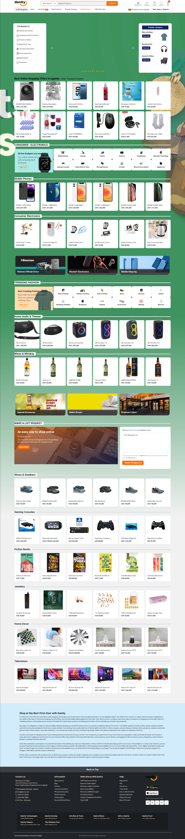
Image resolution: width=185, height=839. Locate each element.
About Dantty (59, 781)
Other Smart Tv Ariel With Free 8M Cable (24, 242)
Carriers (57, 786)
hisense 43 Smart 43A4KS (50, 687)
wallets (97, 730)
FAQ (121, 783)
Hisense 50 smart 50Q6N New (155, 687)
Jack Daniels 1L (152, 380)
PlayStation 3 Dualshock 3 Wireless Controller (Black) (103, 538)
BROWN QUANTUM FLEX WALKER (129, 501)
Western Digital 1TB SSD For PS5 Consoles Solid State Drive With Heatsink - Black (77, 538)
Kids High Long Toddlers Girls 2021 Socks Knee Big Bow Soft (155, 134)
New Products (56, 9)
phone (60, 744)
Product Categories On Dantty (91, 797)
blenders (22, 739)
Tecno (140, 746)
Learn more (23, 447)
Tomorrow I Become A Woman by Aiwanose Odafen (155, 576)
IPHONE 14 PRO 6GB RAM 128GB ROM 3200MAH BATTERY (24, 205)
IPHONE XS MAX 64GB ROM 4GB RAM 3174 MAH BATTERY (129, 205)
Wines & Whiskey (24, 353)
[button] (51, 48)
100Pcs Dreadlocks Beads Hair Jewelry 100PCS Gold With (129, 613)
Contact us (123, 786)
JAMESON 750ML (75, 380)
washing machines (32, 739)
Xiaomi (153, 746)
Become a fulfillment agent (90, 792)
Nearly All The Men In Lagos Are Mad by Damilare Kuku (103, 576)
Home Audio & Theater (27, 316)
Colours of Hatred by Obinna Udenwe (24, 576)
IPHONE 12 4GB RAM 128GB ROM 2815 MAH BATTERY (77, 205)
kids (61, 728)
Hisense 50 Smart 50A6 (103, 687)
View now (146, 36)
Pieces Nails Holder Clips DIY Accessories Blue (24, 134)
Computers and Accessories (29, 35)
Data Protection (60, 794)
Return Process (125, 800)
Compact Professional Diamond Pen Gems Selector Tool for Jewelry (24, 613)
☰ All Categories (21, 9)
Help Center (124, 781)
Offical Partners (100, 9)
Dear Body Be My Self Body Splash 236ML (103, 104)
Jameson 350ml (100, 380)
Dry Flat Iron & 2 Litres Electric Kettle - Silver (103, 242)
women (53, 728)
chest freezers (157, 737)
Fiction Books (22, 549)
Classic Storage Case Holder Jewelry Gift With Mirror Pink (155, 613)
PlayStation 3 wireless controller (155, 538)
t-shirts (110, 728)
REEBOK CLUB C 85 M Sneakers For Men (50, 501)
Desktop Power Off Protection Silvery (129, 650)
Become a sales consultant (90, 786)
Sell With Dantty (85, 9)
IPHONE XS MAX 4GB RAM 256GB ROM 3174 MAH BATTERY (155, 205)
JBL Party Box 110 (101, 343)
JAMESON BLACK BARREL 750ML (129, 380)
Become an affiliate (87, 789)
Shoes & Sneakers (25, 474)
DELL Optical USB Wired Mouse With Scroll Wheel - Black (103, 134)
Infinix (135, 746)
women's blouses (126, 728)
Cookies (39, 836)
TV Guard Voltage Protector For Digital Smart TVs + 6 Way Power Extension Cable (50, 242)
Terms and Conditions (22, 836)
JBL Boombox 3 (47, 343)
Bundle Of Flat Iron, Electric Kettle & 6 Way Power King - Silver (129, 242)
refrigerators (147, 737)
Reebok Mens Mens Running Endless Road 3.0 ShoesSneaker (77, 501)
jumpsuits (146, 728)
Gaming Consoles (24, 512)
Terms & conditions (61, 789)
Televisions (23, 62)
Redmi (159, 746)
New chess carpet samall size (24, 650)
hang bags (90, 730)
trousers (116, 728)
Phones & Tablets (25, 40)
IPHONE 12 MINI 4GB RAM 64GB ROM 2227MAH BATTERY (50, 205)
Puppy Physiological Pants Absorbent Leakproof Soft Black (50, 134)
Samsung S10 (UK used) (77, 104)
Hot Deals (43, 9)
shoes (148, 726)
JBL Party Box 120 (127, 343)
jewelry (160, 726)
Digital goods (23, 58)
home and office (60, 737)
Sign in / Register (163, 9)
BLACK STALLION (22, 380)
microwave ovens (136, 737)
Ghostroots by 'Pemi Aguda (77, 576)
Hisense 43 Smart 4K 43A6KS (77, 687)
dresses (135, 728)
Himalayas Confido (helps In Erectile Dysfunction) (129, 104)
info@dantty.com (23, 792)
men (49, 728)
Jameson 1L (46, 380)
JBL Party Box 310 (153, 343)
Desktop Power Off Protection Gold (155, 650)
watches (76, 730)
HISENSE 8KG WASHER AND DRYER (24, 104)
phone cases (40, 750)
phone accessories (144, 748)
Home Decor (21, 623)
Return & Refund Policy (62, 800)
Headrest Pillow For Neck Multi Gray (50, 650)
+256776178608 (22, 795)
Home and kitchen (25, 53)
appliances (36, 737)
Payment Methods (126, 794)
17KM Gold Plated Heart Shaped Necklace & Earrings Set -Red (77, 613)
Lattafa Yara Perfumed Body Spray (155, 104)
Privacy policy (59, 797)
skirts (141, 728)
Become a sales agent (88, 783)
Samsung (129, 746)
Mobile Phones (23, 178)
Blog (55, 783)
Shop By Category (71, 9)
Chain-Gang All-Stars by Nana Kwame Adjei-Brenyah (50, 576)
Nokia (123, 746)
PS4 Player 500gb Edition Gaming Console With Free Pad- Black (129, 538)
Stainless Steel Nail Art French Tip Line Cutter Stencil (77, 650)
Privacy (33, 836)
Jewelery (19, 586)
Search (113, 3)
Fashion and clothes (26, 31)
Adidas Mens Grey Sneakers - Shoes (155, 501)
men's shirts (102, 728)
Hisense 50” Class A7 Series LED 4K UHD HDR (129, 687)
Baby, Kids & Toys (25, 44)
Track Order (124, 789)
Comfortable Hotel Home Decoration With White (103, 650)
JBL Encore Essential (76, 343)
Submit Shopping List (133, 463)
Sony (149, 746)
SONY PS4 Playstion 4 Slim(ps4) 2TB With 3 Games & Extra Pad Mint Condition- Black (24, 538)
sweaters (154, 726)
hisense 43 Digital (22, 687)
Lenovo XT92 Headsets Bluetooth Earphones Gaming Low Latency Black (129, 134)
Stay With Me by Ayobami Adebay (129, 576)
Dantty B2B (84, 800)
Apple (145, 746)
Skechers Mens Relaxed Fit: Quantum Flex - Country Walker (24, 501)
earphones (51, 750)
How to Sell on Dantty (127, 792)
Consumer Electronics (26, 49)
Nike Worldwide (100, 501)
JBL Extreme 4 (21, 343)
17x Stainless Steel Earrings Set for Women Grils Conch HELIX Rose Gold (103, 613)
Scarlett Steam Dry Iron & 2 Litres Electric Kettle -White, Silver (77, 242)
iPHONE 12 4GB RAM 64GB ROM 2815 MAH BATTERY (103, 205)
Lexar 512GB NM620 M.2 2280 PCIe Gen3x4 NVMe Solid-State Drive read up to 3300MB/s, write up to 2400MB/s (77, 134)
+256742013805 (22, 797)
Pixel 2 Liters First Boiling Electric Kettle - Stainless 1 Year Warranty (155, 242)
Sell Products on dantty (89, 781)
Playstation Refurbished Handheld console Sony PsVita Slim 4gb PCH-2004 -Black (50, 538)
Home (33, 9)
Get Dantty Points (87, 794)
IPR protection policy (61, 792)
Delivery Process (125, 797)
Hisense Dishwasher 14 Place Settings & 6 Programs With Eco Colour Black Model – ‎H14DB (50, 104)
